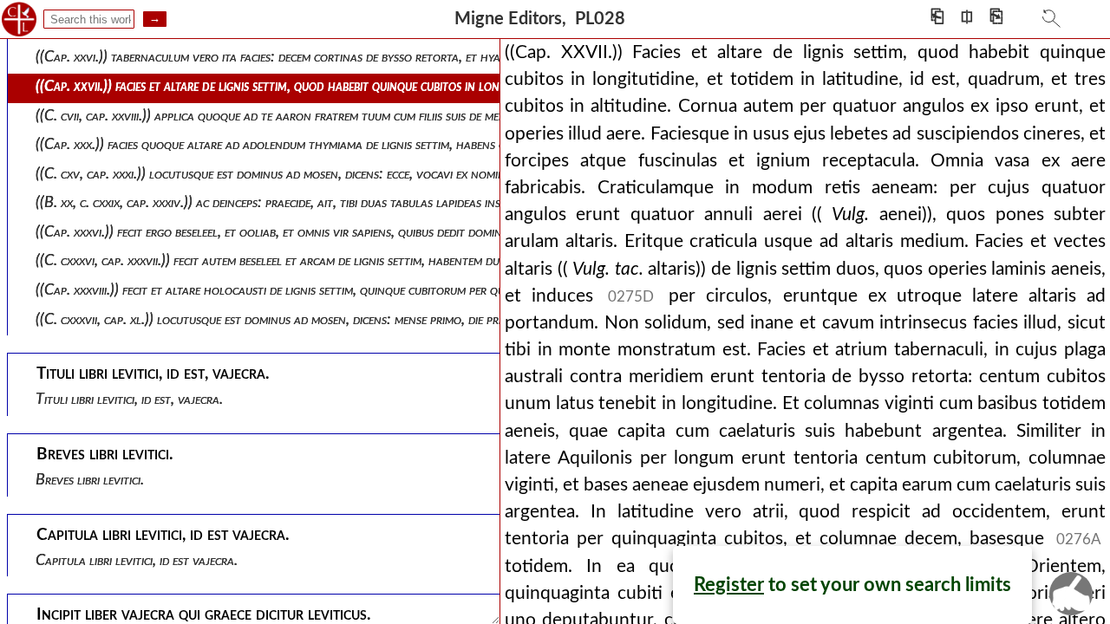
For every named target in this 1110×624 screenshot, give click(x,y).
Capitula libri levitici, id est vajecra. (137, 560)
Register (729, 585)
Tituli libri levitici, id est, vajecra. (129, 399)
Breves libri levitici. (90, 479)
